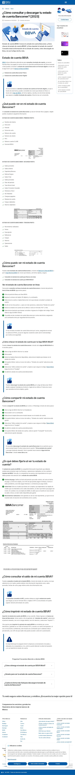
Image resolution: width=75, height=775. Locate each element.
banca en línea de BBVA (21, 68)
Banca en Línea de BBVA (45, 270)
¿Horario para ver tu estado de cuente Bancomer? (23, 674)
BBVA (4, 62)
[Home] (3, 8)
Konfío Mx (22, 739)
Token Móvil (50, 367)
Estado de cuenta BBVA (63, 62)
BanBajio (4, 723)
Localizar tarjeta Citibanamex (45, 735)
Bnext (21, 728)
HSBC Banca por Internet (44, 731)
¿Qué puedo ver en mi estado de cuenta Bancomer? (63, 67)
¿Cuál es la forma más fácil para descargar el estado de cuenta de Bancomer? (25, 684)
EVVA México (23, 732)
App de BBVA (17, 93)
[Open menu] (66, 2)
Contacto (4, 764)
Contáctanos (65, 19)
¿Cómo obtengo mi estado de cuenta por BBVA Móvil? (24, 666)
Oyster (22, 725)
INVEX (3, 730)
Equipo (6, 766)
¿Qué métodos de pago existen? (46, 721)
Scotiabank (5, 734)
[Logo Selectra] (6, 2)
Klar (21, 741)
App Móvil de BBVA (12, 273)
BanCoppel (5, 725)
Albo (21, 721)
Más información (12, 759)
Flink (21, 736)
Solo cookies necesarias (37, 763)
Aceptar (58, 763)
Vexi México (23, 734)
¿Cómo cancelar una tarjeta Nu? (64, 742)
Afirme (3, 721)
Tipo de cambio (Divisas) (44, 737)
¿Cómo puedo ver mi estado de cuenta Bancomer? (63, 73)
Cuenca (22, 723)
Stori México (23, 730)
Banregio (4, 728)
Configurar (17, 763)
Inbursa (4, 732)
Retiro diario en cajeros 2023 (45, 733)
